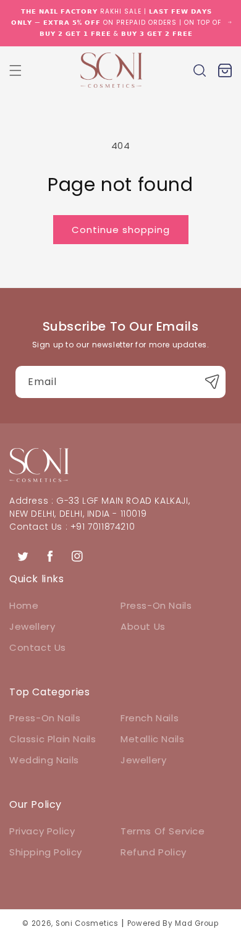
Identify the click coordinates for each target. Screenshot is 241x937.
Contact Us (37, 647)
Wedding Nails (44, 759)
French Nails (149, 717)
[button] (15, 70)
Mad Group (196, 923)
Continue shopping (121, 229)
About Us (143, 626)
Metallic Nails (152, 738)
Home (23, 605)
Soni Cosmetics (87, 923)
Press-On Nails (156, 605)
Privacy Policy (42, 831)
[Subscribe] (212, 382)
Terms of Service (162, 831)
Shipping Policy (45, 852)
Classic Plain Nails (52, 738)
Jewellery (32, 626)
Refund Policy (153, 852)
